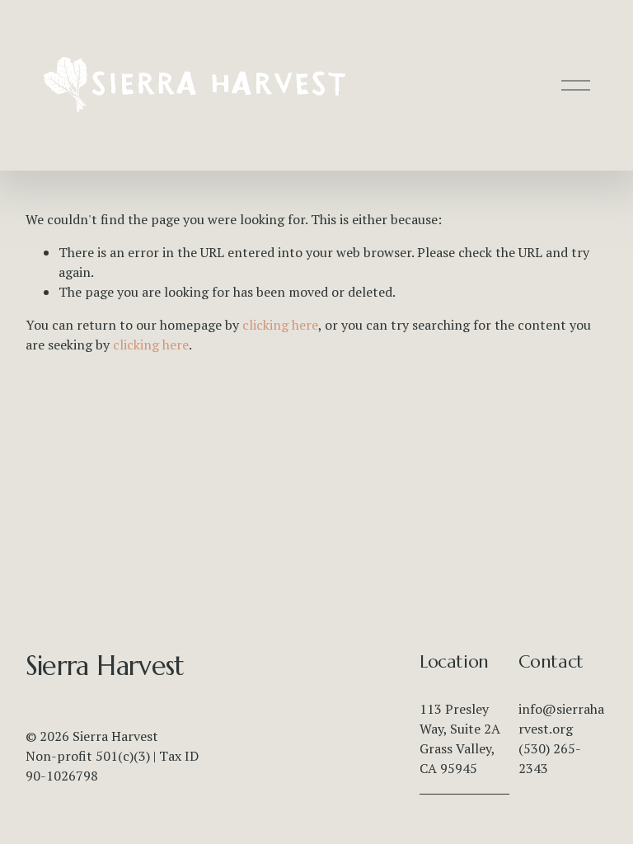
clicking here (280, 325)
